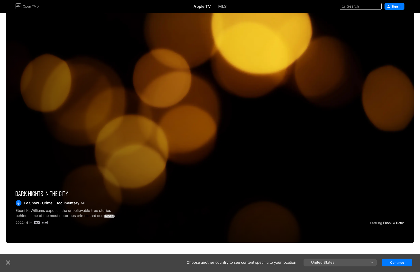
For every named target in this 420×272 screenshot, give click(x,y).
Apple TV (202, 6)
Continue (397, 262)
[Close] (8, 262)
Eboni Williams (393, 223)
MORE (109, 216)
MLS (222, 6)
